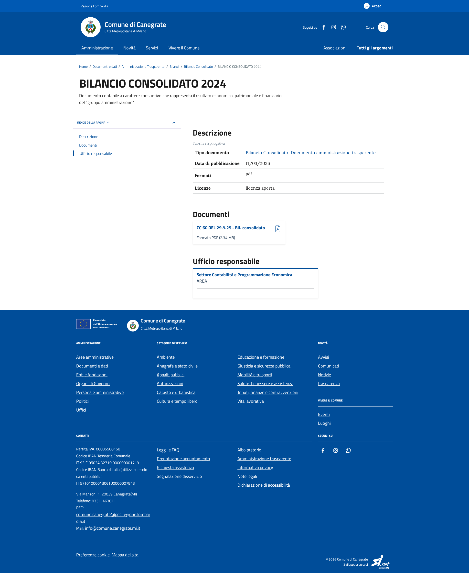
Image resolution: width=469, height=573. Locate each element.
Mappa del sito (125, 554)
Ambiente (166, 357)
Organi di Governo (93, 383)
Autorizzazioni (170, 383)
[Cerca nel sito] (383, 27)
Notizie (324, 374)
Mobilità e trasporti (254, 374)
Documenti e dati (92, 366)
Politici (82, 401)
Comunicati (328, 366)
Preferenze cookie (93, 554)
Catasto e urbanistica (176, 392)
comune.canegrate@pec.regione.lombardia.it (113, 518)
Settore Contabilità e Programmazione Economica (244, 275)
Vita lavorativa (250, 401)
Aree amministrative (95, 357)
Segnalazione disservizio (179, 476)
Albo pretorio (249, 450)
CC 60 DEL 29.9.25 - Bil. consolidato (231, 228)
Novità (129, 48)
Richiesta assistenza (175, 467)
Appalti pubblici (170, 374)
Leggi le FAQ (168, 450)
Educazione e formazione (260, 357)
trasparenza (329, 383)
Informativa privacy (255, 467)
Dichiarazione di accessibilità (263, 485)
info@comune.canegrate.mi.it (112, 528)
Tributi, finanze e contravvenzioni (267, 392)
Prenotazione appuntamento (183, 458)
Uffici (81, 410)
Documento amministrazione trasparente (333, 152)
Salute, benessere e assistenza (265, 383)
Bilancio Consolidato (267, 152)
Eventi (324, 414)
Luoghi (324, 423)
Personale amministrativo (100, 392)
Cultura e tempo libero (177, 401)
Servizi (152, 48)
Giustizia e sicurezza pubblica (263, 366)
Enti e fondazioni (91, 374)
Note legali (247, 476)
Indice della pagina (91, 122)
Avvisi (323, 357)
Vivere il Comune (184, 48)
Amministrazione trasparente (264, 458)
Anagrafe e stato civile (177, 366)
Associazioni (334, 48)
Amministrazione (97, 48)
